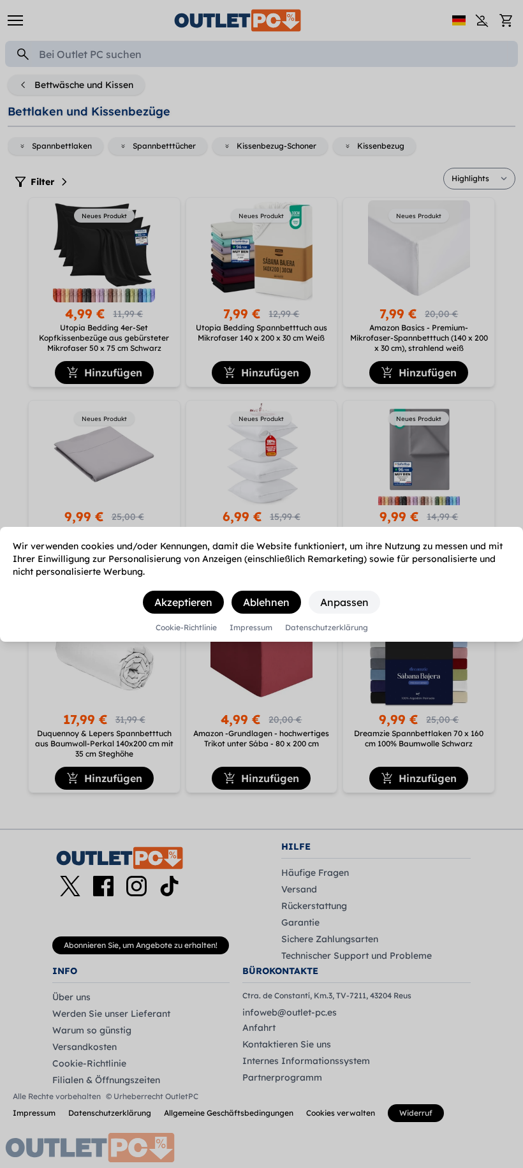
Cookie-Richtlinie (186, 628)
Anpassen (344, 602)
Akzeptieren (183, 602)
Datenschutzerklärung (326, 628)
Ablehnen (266, 602)
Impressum (251, 628)
